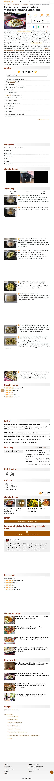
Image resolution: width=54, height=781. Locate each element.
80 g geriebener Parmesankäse (15, 87)
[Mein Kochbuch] (21, 1)
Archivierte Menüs (9, 769)
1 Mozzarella (9, 90)
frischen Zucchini (36, 43)
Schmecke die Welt (13, 735)
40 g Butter (9, 108)
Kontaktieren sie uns (34, 764)
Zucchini (12, 82)
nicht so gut (17, 397)
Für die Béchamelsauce (13, 103)
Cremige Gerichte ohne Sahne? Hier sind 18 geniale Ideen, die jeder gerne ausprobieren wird (32, 638)
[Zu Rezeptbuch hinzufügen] (29, 21)
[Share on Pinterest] (48, 27)
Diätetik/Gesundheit (13, 716)
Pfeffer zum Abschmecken (14, 98)
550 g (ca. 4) (12, 82)
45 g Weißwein (10, 84)
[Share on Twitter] (43, 27)
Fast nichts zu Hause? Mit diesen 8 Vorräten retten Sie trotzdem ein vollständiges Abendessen (32, 663)
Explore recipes (9, 714)
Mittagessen (17, 729)
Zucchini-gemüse (19, 509)
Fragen (6, 771)
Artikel (6, 773)
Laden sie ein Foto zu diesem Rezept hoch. (27, 535)
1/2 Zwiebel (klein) (11, 92)
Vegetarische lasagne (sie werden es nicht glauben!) (9, 510)
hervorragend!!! (18, 388)
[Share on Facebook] (29, 27)
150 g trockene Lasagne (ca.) (15, 79)
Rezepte (7, 764)
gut (14, 392)
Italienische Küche (35, 735)
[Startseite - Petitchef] (5, 4)
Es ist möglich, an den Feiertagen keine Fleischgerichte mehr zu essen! (28, 627)
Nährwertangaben (44, 119)
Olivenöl (8, 95)
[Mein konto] (29, 1)
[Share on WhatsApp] (38, 27)
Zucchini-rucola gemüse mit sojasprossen (32, 509)
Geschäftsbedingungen (34, 769)
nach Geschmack (14, 95)
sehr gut (15, 390)
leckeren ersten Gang (24, 31)
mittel (15, 394)
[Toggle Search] (39, 1)
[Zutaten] (2, 390)
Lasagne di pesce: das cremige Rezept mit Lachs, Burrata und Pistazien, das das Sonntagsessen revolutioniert (31, 649)
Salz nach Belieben (11, 100)
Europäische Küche (24, 735)
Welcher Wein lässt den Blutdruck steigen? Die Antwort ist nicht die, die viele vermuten (30, 695)
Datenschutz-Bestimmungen (36, 766)
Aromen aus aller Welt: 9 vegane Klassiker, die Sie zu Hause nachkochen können (31, 617)
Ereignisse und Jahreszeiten (15, 722)
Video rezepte (8, 766)
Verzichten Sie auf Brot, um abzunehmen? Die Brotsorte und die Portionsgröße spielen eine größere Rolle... (30, 685)
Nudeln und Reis (12, 732)
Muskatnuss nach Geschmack (15, 114)
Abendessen (17, 725)
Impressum (31, 771)
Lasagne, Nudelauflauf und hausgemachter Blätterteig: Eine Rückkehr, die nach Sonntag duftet (32, 674)
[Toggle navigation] (48, 2)
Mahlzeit (10, 725)
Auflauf (10, 738)
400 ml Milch (10, 106)
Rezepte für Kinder (13, 719)
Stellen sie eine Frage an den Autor (28, 521)
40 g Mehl (9, 111)
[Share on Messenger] (33, 27)
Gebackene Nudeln (23, 732)
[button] (6, 21)
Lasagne (42, 508)
